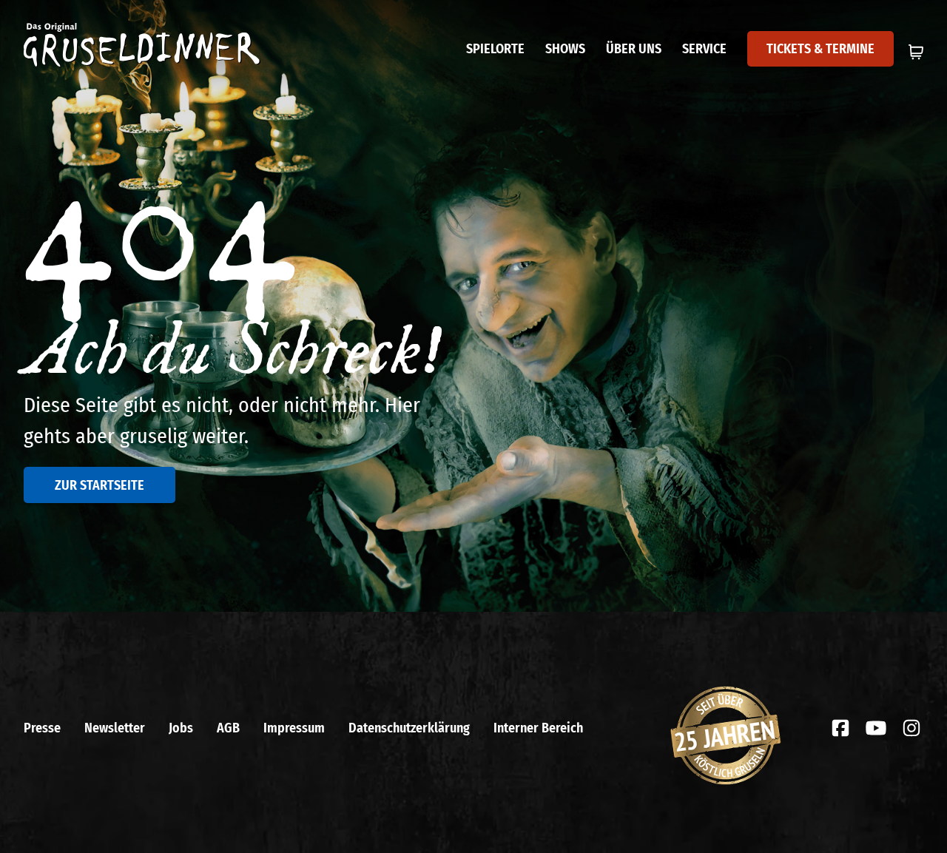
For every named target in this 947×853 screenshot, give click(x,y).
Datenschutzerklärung (409, 728)
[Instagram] (911, 728)
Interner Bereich (538, 728)
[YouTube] (876, 728)
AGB (228, 728)
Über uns (633, 49)
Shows (565, 49)
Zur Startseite (99, 485)
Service (704, 49)
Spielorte (495, 49)
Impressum (294, 728)
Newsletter (114, 728)
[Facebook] (840, 728)
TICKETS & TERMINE (820, 49)
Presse (42, 728)
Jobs (181, 728)
